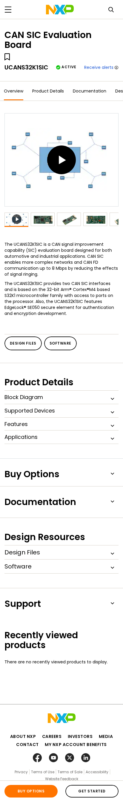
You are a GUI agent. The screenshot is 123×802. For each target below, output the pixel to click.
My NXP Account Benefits (76, 745)
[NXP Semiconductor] (60, 9)
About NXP (23, 736)
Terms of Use (42, 771)
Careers (52, 736)
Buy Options (31, 791)
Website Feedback (61, 778)
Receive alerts (98, 67)
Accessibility (97, 771)
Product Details (48, 91)
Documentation (89, 91)
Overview (13, 91)
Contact (27, 745)
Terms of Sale (70, 771)
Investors (80, 736)
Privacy (21, 771)
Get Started (91, 791)
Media (106, 736)
